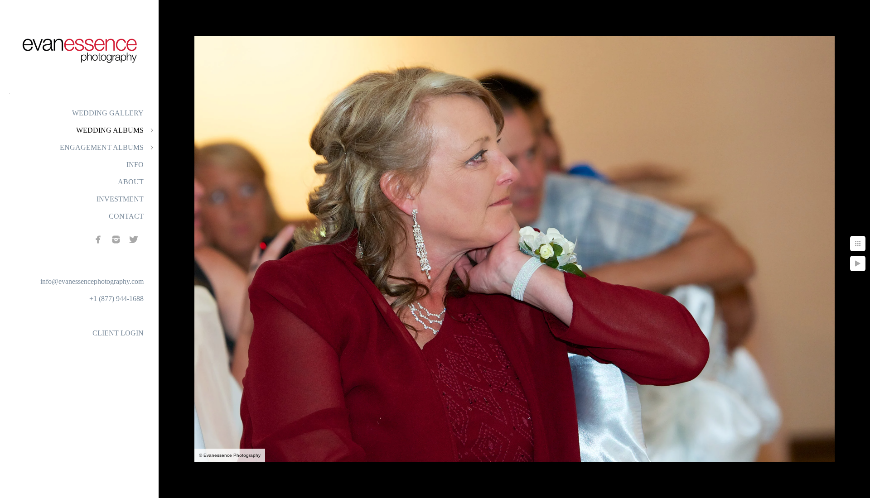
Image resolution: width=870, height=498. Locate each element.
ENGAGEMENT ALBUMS (102, 147)
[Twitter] (133, 239)
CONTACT (126, 216)
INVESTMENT (120, 199)
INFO (135, 164)
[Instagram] (116, 239)
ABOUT (131, 182)
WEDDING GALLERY (108, 113)
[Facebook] (98, 239)
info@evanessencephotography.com (92, 281)
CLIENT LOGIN (118, 333)
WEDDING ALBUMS (110, 130)
